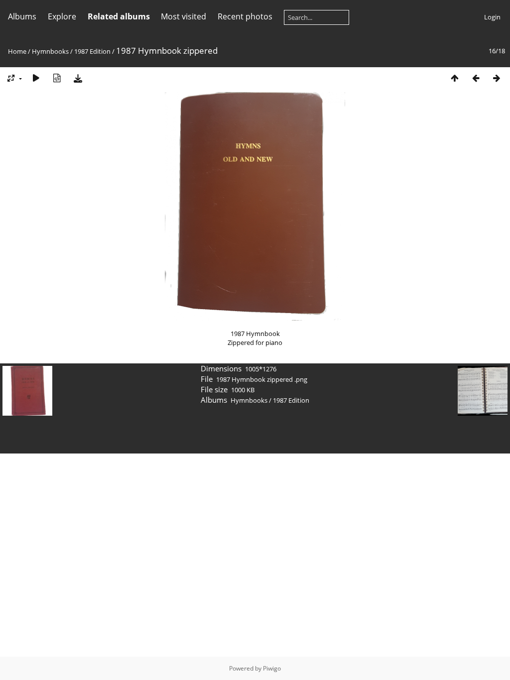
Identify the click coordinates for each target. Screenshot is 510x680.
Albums (22, 16)
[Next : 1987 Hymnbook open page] (496, 78)
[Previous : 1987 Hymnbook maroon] (475, 78)
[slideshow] (35, 78)
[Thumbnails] (454, 78)
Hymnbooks (50, 51)
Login (492, 16)
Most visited (183, 16)
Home (17, 51)
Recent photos (245, 16)
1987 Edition (92, 51)
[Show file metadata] (56, 78)
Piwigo (272, 668)
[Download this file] (77, 78)
